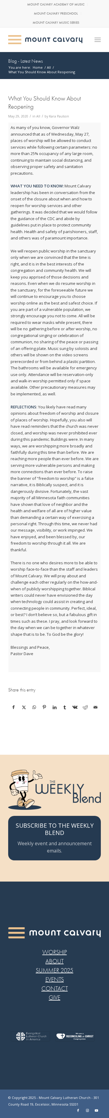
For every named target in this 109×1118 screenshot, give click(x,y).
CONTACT (54, 988)
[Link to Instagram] (87, 1110)
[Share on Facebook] (13, 707)
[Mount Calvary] (45, 40)
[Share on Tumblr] (65, 707)
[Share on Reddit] (85, 707)
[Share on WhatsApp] (34, 707)
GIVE (54, 997)
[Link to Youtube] (96, 1110)
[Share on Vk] (75, 707)
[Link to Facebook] (78, 1110)
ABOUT (54, 961)
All (38, 116)
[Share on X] (24, 707)
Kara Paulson (59, 116)
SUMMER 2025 (54, 970)
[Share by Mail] (96, 707)
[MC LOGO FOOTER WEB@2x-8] (54, 932)
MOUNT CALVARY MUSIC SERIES (56, 23)
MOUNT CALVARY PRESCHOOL (56, 13)
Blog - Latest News (25, 61)
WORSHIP (54, 952)
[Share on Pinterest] (44, 707)
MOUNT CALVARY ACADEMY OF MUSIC (55, 4)
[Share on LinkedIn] (55, 707)
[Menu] (97, 39)
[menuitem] (56, 4)
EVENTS (54, 979)
